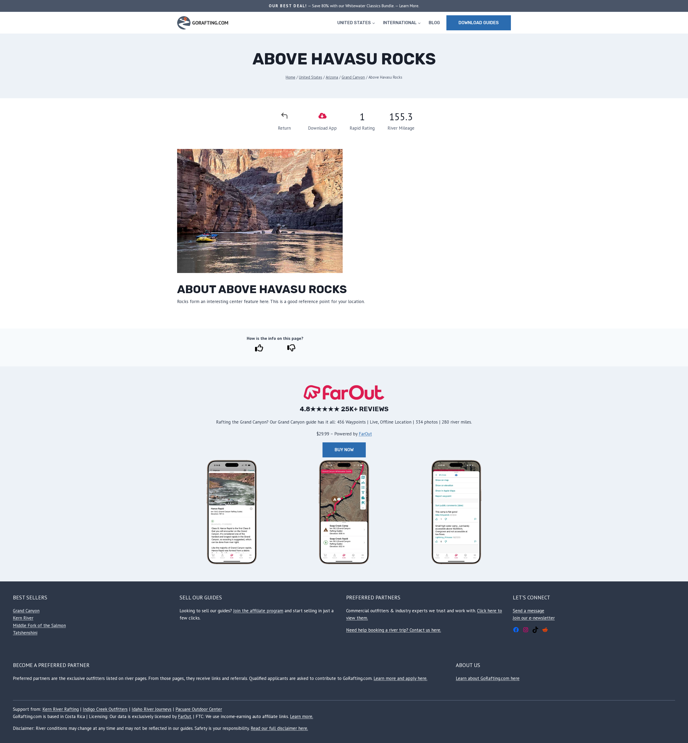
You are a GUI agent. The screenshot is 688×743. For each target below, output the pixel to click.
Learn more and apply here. (400, 678)
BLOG (434, 22)
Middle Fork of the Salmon (39, 625)
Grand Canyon (26, 611)
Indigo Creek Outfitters (105, 709)
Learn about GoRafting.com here (487, 678)
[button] (231, 512)
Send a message (528, 611)
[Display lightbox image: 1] (260, 211)
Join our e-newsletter (534, 618)
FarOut (365, 434)
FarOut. (185, 716)
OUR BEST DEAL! (288, 5)
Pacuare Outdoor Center (198, 709)
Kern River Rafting (60, 709)
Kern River (23, 618)
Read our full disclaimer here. (279, 728)
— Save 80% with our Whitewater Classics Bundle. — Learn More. (363, 5)
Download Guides (478, 22)
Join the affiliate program (258, 611)
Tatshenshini (25, 633)
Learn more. (301, 716)
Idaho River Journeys (151, 709)
